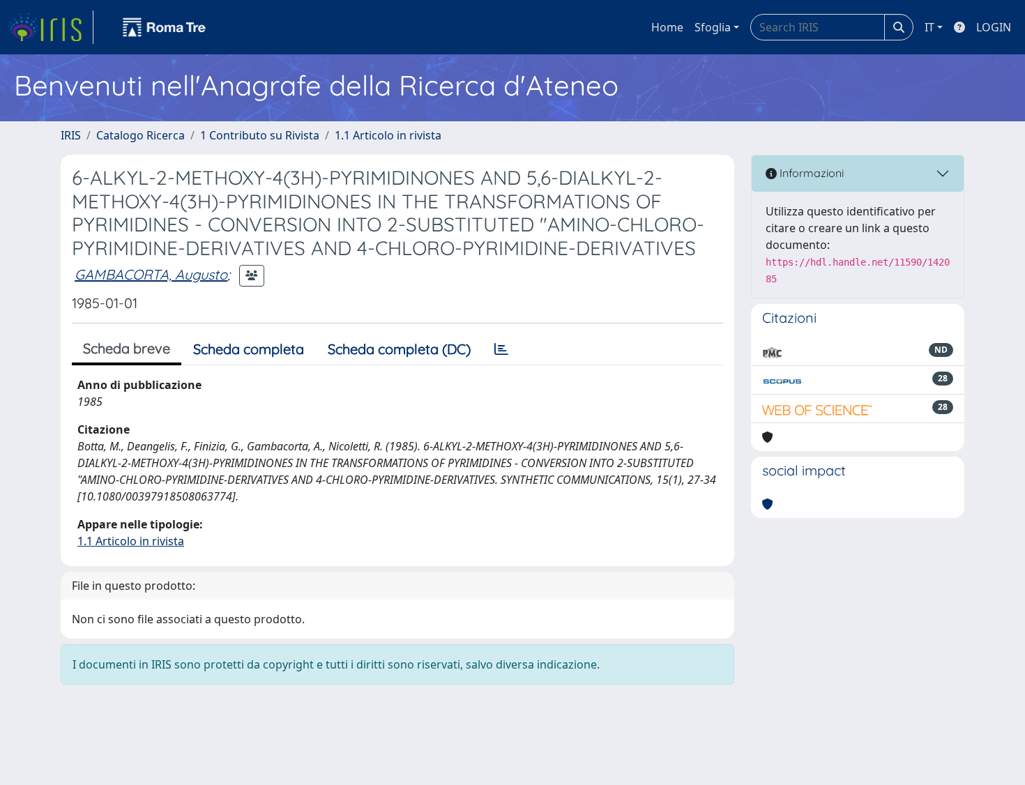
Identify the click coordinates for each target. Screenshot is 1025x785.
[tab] (501, 349)
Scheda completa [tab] (248, 349)
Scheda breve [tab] (126, 348)
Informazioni (810, 173)
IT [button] (929, 27)
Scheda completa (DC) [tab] (399, 349)
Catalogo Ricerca (140, 135)
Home (667, 27)
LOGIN (993, 27)
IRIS (71, 135)
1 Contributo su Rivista (259, 135)
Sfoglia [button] (712, 27)
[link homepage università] (165, 27)
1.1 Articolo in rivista (388, 135)
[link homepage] (50, 27)
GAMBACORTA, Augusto (151, 274)
